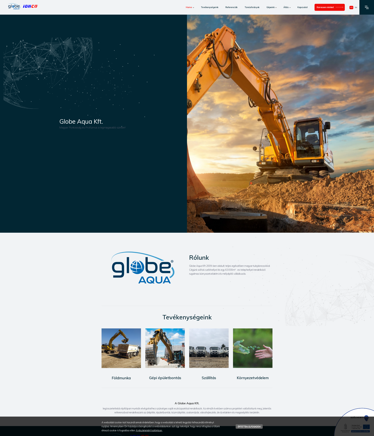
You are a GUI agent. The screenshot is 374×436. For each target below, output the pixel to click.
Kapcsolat (302, 7)
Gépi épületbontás (165, 377)
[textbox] (187, 240)
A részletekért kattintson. (149, 430)
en (356, 7)
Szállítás (209, 377)
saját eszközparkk (177, 408)
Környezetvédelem (253, 377)
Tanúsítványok (252, 7)
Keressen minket (325, 7)
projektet (237, 408)
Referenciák (231, 7)
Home (189, 7)
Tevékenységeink (209, 7)
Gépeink (270, 7)
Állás (286, 7)
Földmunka (121, 378)
